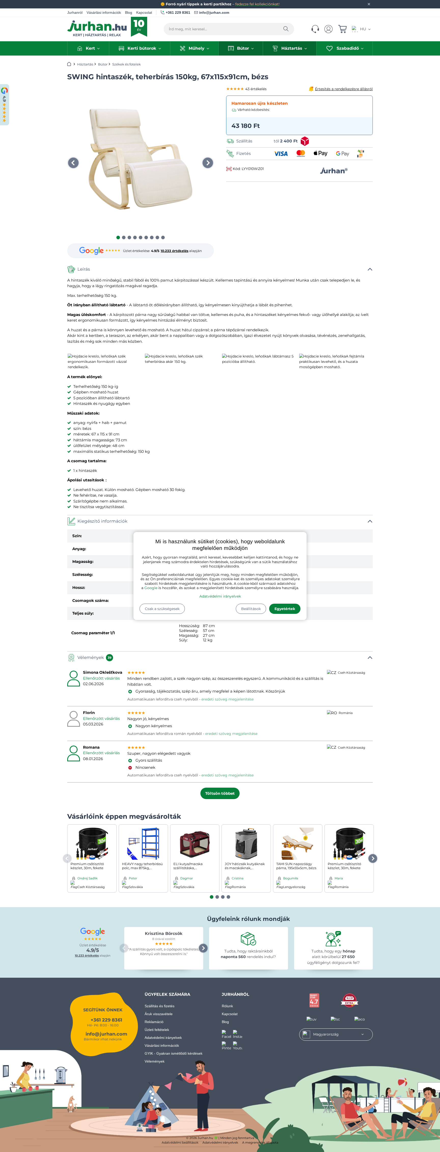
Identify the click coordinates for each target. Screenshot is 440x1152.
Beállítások (251, 608)
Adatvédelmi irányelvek (220, 596)
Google (150, 588)
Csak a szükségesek (162, 608)
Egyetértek (284, 608)
